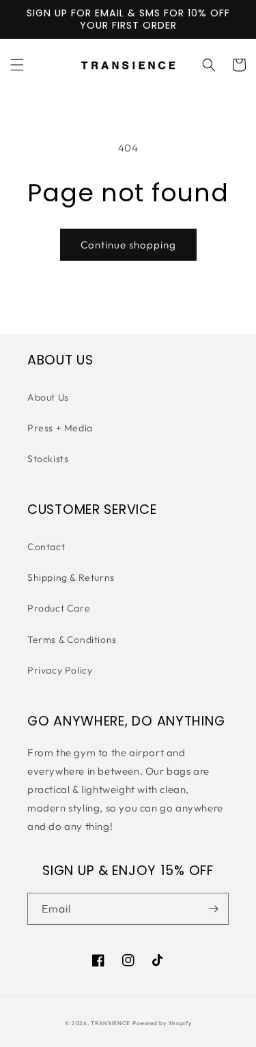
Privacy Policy (59, 670)
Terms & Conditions (72, 639)
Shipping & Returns (71, 577)
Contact (46, 547)
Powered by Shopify (162, 1023)
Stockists (47, 459)
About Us (48, 397)
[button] (17, 65)
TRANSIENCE (110, 1023)
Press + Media (60, 428)
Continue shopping (128, 244)
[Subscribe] (213, 909)
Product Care (58, 608)
